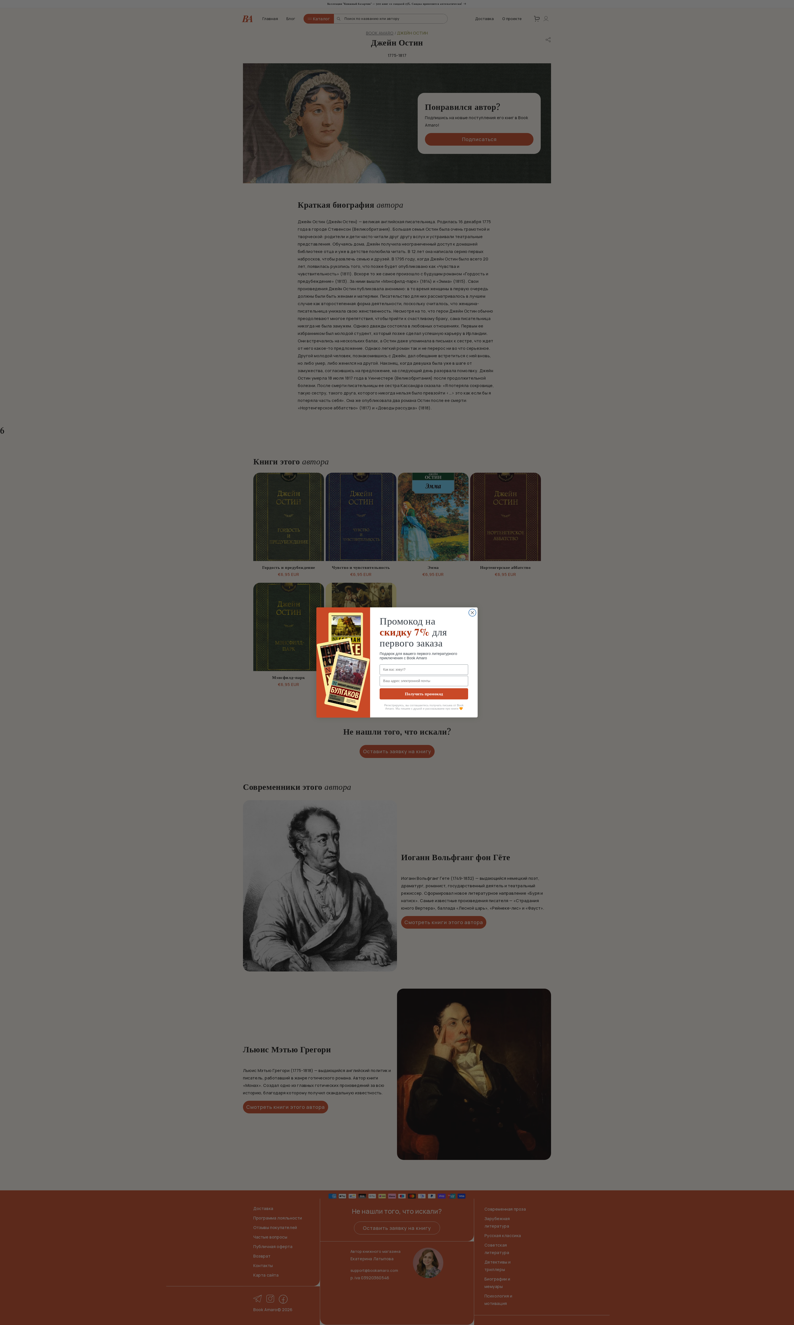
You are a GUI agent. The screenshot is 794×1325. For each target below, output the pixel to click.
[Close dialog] (472, 612)
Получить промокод (424, 694)
